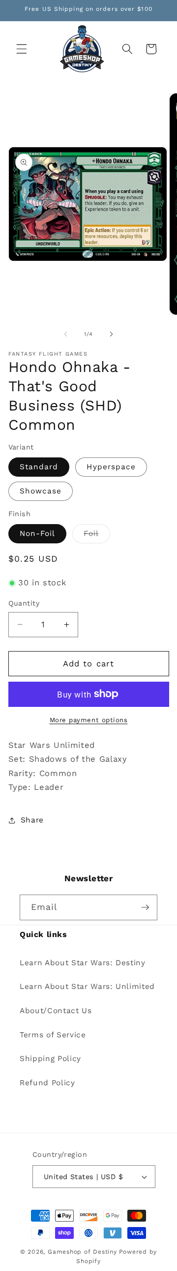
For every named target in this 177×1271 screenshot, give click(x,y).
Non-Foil (38, 533)
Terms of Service (53, 1034)
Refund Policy (47, 1082)
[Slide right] (111, 334)
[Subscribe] (145, 907)
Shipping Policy (50, 1058)
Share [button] (32, 820)
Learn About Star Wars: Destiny (83, 962)
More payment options (89, 720)
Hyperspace (111, 466)
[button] (21, 49)
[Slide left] (66, 334)
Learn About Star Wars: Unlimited (87, 986)
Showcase (41, 491)
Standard (39, 466)
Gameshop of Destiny (82, 1251)
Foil (97, 536)
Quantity (24, 603)
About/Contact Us (56, 1010)
